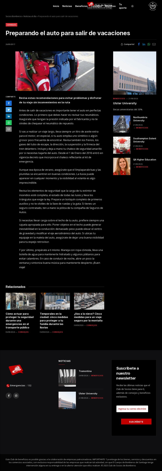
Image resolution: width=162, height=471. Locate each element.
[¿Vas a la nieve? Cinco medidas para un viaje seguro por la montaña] (89, 301)
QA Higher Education (144, 159)
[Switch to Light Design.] (132, 6)
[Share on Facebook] (138, 44)
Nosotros (110, 6)
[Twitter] (9, 109)
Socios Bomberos (14, 16)
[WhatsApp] (9, 122)
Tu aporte (123, 6)
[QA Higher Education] (121, 166)
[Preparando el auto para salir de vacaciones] (55, 71)
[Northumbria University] (121, 124)
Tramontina (85, 371)
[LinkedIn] (9, 116)
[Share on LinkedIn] (143, 44)
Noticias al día (30, 16)
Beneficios (81, 6)
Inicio (56, 6)
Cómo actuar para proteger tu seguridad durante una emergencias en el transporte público (20, 320)
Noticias (67, 6)
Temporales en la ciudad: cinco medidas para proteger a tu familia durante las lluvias (54, 320)
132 (29, 385)
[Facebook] (9, 103)
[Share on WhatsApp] (148, 44)
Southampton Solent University (144, 140)
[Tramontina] (67, 378)
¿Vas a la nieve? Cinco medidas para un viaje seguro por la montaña (88, 317)
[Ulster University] (134, 72)
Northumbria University (140, 119)
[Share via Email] (154, 44)
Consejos (96, 6)
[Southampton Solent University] (121, 145)
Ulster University (125, 103)
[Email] (9, 129)
